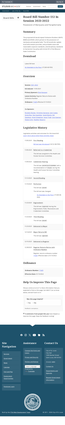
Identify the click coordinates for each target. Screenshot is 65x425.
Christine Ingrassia (42, 113)
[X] (30, 335)
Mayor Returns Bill (40, 232)
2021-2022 (34, 85)
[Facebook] (21, 335)
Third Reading (39, 217)
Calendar (7, 367)
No (35, 303)
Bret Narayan (42, 92)
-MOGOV (11, 6)
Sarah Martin (47, 115)
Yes (29, 303)
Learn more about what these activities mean (38, 136)
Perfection (37, 184)
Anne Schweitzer (37, 117)
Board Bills (26, 11)
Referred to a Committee (43, 150)
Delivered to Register (41, 241)
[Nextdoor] (39, 335)
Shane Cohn (29, 120)
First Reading (38, 140)
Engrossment (38, 203)
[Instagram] (26, 335)
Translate (31, 371)
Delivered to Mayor (40, 226)
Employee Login (9, 387)
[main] (32, 167)
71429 (35, 102)
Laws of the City (16, 11)
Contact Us (49, 366)
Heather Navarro (39, 120)
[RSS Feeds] (43, 335)
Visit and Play (8, 372)
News (44, 6)
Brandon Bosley (30, 113)
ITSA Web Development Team (20, 412)
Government (37, 6)
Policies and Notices (31, 362)
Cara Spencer (56, 117)
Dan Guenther (37, 115)
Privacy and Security (31, 357)
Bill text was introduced (41, 144)
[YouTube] (34, 335)
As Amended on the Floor (33, 67)
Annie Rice (28, 115)
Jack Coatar (54, 113)
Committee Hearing (41, 162)
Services (28, 6)
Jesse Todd (47, 117)
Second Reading (39, 178)
